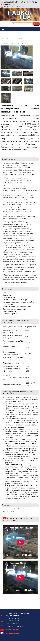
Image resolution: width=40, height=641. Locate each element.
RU (34, 9)
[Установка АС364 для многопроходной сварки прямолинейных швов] (17, 88)
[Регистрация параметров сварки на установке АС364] (6, 88)
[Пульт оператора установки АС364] (28, 88)
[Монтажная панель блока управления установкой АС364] (6, 98)
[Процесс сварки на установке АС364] (28, 81)
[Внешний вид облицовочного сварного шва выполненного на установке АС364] (28, 73)
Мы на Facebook (12, 633)
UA (31, 9)
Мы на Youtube (12, 629)
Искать (36, 24)
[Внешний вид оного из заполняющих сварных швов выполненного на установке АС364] (17, 81)
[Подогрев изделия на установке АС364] (6, 81)
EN (37, 9)
